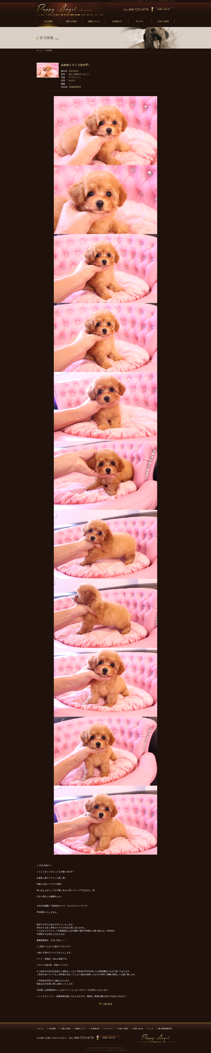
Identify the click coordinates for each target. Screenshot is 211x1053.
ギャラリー (108, 1029)
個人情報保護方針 (165, 1029)
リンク (150, 1029)
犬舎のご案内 (123, 1029)
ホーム (39, 50)
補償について (81, 1029)
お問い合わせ (138, 1029)
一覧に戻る (107, 1004)
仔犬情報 (52, 1029)
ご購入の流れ (65, 1029)
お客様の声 (95, 1029)
